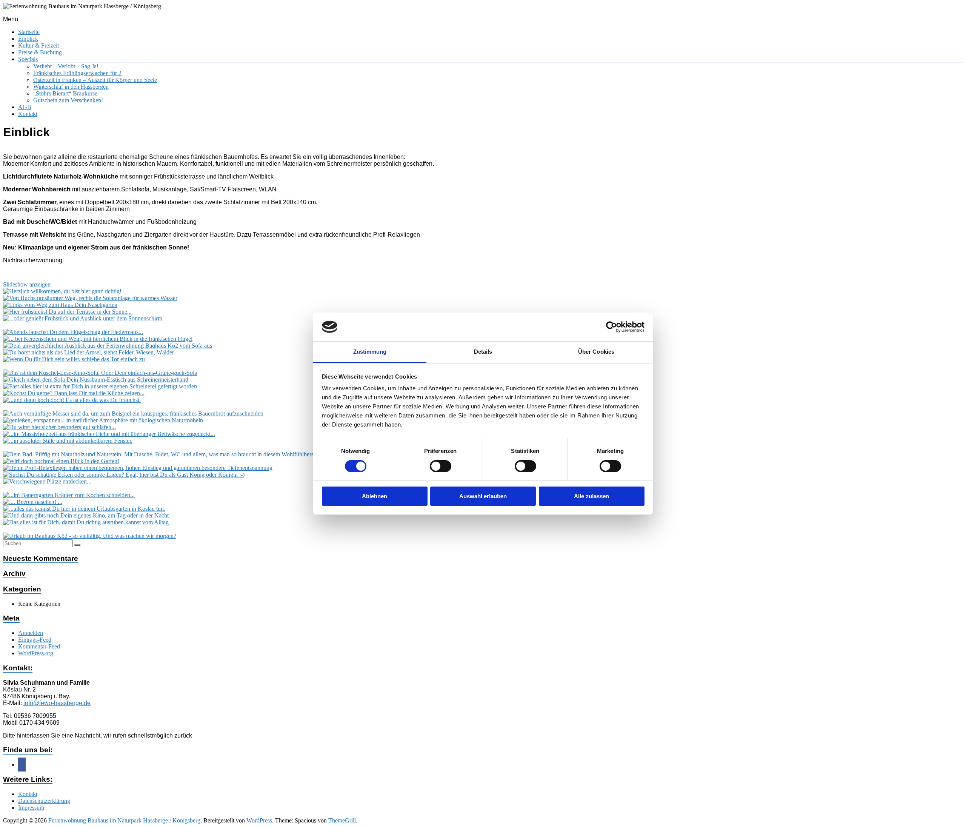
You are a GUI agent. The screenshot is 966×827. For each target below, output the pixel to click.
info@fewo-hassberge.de (57, 703)
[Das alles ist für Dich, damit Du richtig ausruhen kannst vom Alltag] (86, 522)
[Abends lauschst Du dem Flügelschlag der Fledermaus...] (73, 332)
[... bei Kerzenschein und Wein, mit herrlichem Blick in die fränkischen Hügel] (97, 339)
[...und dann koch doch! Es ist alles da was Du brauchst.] (72, 400)
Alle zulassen (591, 496)
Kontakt (27, 114)
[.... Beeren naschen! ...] (32, 502)
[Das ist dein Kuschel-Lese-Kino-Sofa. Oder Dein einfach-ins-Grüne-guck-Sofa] (100, 373)
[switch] (440, 466)
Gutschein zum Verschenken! (68, 100)
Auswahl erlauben (483, 496)
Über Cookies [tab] (596, 351)
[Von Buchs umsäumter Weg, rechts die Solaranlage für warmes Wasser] (90, 298)
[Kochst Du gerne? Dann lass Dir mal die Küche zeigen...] (74, 393)
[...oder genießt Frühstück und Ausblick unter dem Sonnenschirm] (82, 318)
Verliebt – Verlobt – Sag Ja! (65, 66)
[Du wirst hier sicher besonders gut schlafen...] (59, 427)
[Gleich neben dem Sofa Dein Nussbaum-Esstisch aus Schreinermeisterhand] (95, 379)
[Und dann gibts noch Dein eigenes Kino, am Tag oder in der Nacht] (86, 515)
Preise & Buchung (40, 52)
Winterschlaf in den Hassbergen (71, 86)
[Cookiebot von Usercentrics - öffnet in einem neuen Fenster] (611, 327)
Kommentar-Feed (39, 646)
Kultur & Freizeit (38, 45)
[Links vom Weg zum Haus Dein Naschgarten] (60, 305)
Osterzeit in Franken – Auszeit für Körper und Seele (95, 80)
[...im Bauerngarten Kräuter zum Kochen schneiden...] (69, 495)
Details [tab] (483, 351)
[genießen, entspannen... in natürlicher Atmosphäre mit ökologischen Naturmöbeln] (103, 420)
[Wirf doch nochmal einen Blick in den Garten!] (61, 461)
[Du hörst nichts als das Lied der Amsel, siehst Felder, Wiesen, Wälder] (88, 352)
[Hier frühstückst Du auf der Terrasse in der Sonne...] (67, 311)
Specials (28, 59)
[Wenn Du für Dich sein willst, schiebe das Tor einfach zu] (74, 359)
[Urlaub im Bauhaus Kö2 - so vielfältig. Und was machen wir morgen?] (89, 536)
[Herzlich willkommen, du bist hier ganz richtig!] (62, 291)
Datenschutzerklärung (44, 801)
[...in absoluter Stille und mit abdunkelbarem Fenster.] (67, 440)
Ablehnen (374, 496)
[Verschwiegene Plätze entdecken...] (47, 481)
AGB (24, 107)
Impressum (31, 807)
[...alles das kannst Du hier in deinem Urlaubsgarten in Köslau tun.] (84, 508)
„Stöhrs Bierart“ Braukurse (65, 93)
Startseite (29, 32)
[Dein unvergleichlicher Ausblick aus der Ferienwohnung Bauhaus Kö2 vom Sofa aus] (107, 345)
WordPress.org (35, 653)
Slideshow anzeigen (27, 284)
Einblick (28, 38)
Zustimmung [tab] (370, 351)
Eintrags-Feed (34, 639)
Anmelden (30, 633)
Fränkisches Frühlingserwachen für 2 (77, 73)
